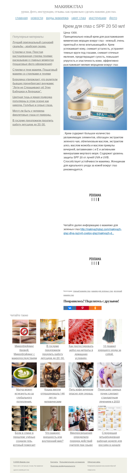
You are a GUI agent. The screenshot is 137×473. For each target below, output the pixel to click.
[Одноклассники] (95, 308)
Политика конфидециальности (62, 466)
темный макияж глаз (81, 291)
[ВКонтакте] (69, 308)
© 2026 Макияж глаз (21, 462)
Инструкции (97, 17)
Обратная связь (94, 462)
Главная (21, 17)
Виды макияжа (57, 17)
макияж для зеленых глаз (102, 291)
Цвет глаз (79, 17)
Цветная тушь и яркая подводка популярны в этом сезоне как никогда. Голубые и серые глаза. (33, 101)
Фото (113, 17)
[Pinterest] (82, 308)
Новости (37, 17)
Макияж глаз (68, 6)
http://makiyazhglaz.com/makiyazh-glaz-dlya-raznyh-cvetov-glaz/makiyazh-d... (92, 231)
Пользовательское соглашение (72, 462)
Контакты (54, 462)
